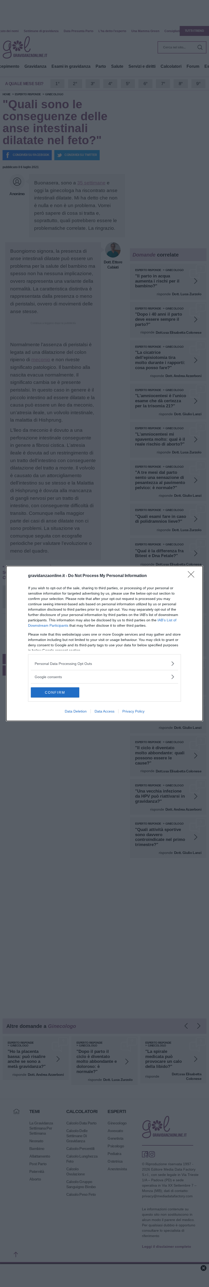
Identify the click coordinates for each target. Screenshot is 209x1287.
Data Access (104, 711)
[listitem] (104, 663)
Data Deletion (76, 711)
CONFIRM (55, 692)
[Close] (193, 576)
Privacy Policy (133, 711)
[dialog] (104, 643)
